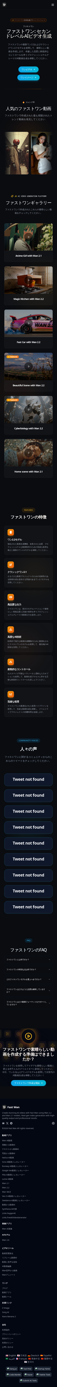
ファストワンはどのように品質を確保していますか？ (25, 990)
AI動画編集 (6, 1266)
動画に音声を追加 (9, 1262)
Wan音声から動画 (9, 1270)
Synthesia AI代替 (9, 1209)
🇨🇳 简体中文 (34, 1358)
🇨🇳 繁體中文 (47, 1358)
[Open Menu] (52, 4)
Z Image (5, 1308)
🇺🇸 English (11, 1355)
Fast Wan (12, 1128)
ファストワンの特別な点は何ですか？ (21, 969)
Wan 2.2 (5, 1187)
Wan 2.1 (5, 1183)
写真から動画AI (8, 1153)
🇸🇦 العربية (10, 1358)
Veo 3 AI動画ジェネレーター (14, 1196)
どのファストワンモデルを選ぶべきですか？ (23, 979)
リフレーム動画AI (9, 1257)
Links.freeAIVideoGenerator (14, 1217)
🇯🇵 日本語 (22, 1355)
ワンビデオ (27, 69)
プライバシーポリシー (11, 1334)
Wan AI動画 (7, 1140)
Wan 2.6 (5, 1240)
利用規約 (6, 1330)
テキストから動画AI (10, 1149)
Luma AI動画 (7, 1179)
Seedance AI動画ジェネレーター (16, 1200)
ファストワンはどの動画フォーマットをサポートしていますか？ (26, 1003)
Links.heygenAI (9, 1213)
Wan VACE (6, 1192)
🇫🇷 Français (21, 1358)
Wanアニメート (8, 1274)
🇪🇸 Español (45, 1355)
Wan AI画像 (7, 1228)
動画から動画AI (8, 1204)
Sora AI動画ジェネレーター (13, 1162)
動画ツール (6, 1296)
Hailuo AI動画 (8, 1157)
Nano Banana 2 (9, 1316)
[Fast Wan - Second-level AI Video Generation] (4, 5)
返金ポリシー (7, 1338)
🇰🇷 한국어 (29, 1361)
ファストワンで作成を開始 (27, 1083)
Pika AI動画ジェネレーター (13, 1174)
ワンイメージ (27, 77)
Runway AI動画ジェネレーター (15, 1166)
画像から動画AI (8, 1144)
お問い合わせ (7, 1347)
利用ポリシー (7, 1342)
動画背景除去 (7, 1253)
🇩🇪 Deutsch (33, 1355)
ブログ (5, 1288)
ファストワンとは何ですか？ (17, 959)
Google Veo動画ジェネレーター (15, 1170)
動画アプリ (6, 1292)
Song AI (5, 1312)
